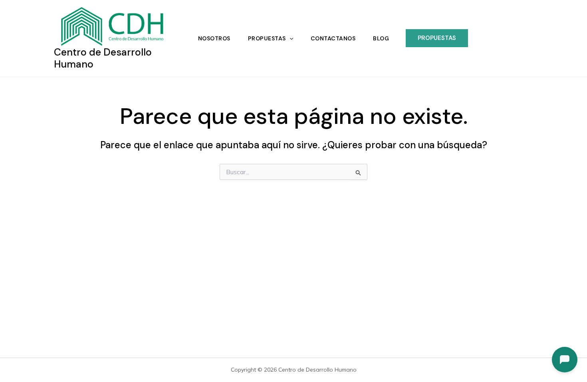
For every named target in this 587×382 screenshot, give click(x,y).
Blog (381, 38)
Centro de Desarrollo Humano (103, 58)
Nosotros (214, 38)
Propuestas (267, 38)
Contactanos (333, 38)
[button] (289, 38)
